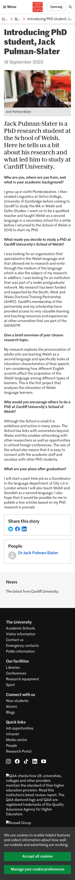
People (11, 746)
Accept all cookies (37, 856)
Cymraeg (56, 6)
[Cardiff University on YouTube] (43, 761)
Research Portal (18, 751)
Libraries (13, 668)
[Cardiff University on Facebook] (17, 761)
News (19, 19)
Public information (20, 651)
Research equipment (22, 679)
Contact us (14, 640)
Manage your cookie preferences (37, 869)
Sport (10, 685)
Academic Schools (20, 628)
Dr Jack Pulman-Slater (38, 553)
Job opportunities (19, 728)
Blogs (10, 712)
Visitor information (20, 634)
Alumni (11, 707)
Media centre (16, 740)
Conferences (16, 673)
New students (17, 701)
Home (7, 19)
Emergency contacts (22, 646)
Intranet (12, 734)
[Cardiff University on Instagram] (8, 761)
